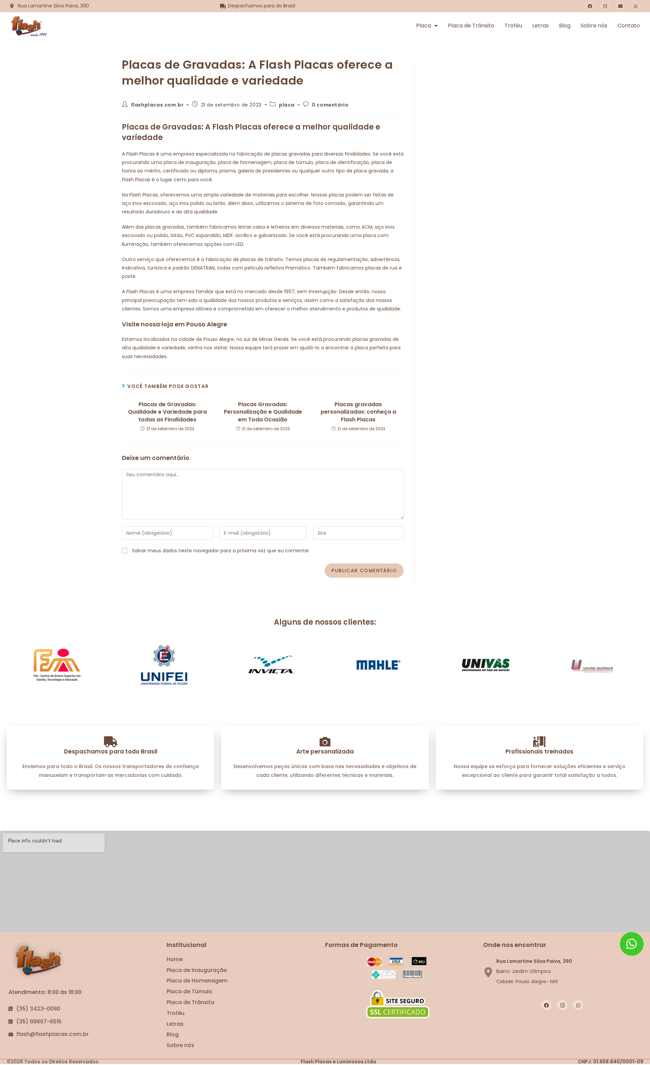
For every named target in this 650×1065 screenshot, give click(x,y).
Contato (629, 25)
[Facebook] (589, 6)
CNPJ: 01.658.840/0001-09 (610, 1061)
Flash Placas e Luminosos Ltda (338, 1061)
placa (287, 104)
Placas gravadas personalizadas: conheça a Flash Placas (358, 412)
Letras (540, 25)
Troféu (513, 25)
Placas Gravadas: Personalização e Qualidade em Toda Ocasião (263, 412)
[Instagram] (605, 6)
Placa (423, 25)
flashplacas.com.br (157, 104)
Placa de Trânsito (471, 25)
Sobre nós (594, 25)
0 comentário (330, 104)
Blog (564, 25)
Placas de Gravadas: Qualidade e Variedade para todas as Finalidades (167, 412)
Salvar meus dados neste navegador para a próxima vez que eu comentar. (221, 550)
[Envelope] (620, 6)
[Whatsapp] (635, 6)
